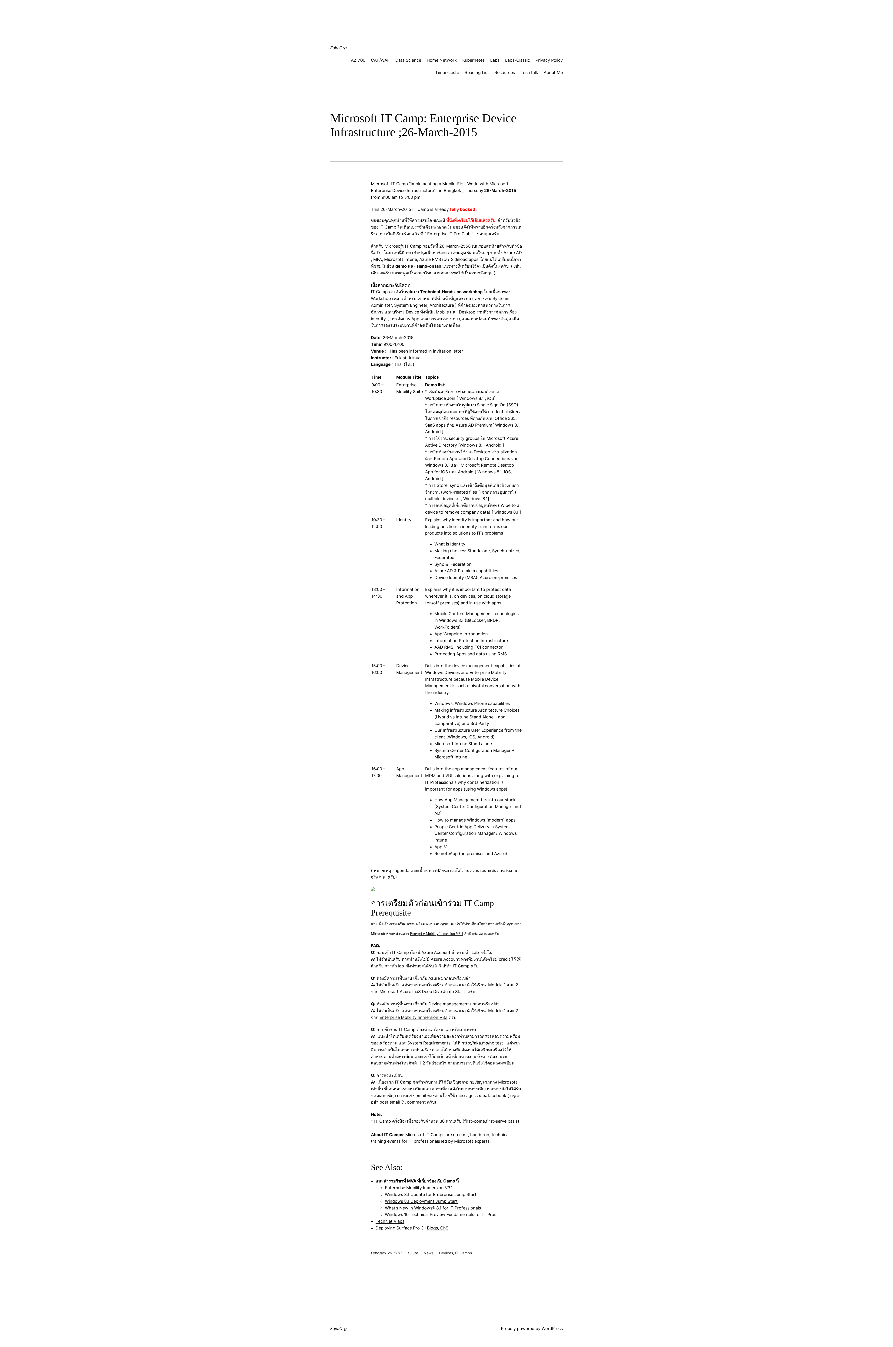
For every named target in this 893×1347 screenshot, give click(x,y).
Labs (495, 60)
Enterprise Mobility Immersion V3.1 (436, 934)
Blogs (432, 1228)
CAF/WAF (380, 60)
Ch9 (444, 1228)
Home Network (442, 60)
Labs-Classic (517, 60)
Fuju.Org (338, 47)
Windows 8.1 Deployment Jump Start (421, 1201)
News (428, 1253)
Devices (446, 1253)
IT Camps (463, 1253)
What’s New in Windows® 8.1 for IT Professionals (433, 1208)
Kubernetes (473, 60)
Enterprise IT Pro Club (448, 233)
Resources (504, 72)
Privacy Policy (549, 60)
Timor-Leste (447, 72)
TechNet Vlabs (390, 1221)
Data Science (408, 60)
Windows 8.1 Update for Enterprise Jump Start (430, 1194)
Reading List (477, 72)
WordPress (552, 1328)
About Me (553, 72)
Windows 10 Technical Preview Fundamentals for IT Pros (440, 1214)
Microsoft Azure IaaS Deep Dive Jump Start (422, 991)
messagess (467, 1095)
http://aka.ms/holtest (482, 1043)
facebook (497, 1095)
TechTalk (529, 72)
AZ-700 (358, 60)
